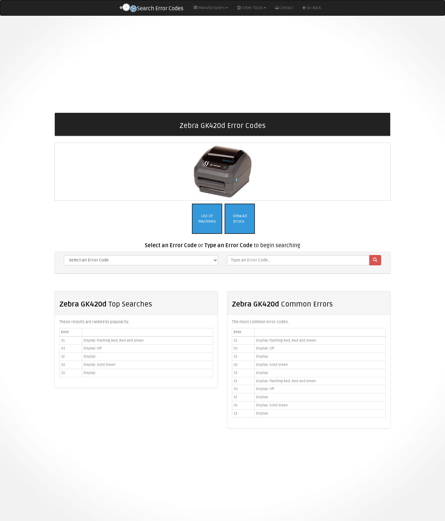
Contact (286, 7)
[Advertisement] (222, 64)
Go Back (314, 7)
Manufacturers (211, 7)
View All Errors (239, 219)
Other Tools (252, 7)
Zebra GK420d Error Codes (222, 125)
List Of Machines (207, 219)
